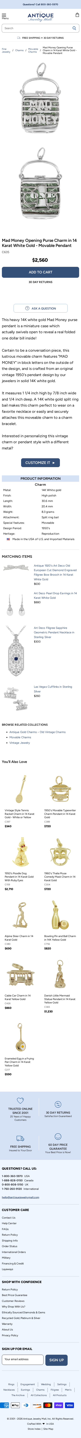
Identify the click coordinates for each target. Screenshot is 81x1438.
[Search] (74, 28)
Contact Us (8, 1217)
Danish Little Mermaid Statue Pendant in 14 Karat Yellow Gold (59, 999)
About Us (7, 1329)
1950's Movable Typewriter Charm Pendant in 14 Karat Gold (60, 814)
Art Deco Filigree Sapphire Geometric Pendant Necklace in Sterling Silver (54, 632)
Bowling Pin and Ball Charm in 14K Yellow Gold (60, 938)
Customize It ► (40, 463)
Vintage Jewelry (19, 742)
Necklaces (9, 1389)
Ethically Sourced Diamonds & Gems (23, 1312)
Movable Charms (20, 737)
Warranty (7, 1324)
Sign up (56, 1360)
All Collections (39, 1395)
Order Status (9, 1246)
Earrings (25, 1389)
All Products (59, 1395)
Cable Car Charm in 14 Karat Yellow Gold (18, 997)
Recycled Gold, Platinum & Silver (21, 1318)
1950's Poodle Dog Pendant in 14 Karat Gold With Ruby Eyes (19, 877)
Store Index (34, 1428)
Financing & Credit (13, 1263)
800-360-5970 (49, 4)
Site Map (48, 1428)
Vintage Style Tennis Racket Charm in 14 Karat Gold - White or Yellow (19, 814)
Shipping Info (10, 1240)
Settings (62, 1384)
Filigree (55, 1389)
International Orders (14, 1252)
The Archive (17, 1395)
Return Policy (10, 1234)
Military (6, 1257)
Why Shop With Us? (13, 1306)
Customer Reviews (13, 1301)
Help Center (9, 1223)
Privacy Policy (10, 1335)
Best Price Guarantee (14, 1295)
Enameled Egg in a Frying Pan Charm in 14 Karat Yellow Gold (19, 1062)
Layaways (7, 1269)
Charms (40, 1389)
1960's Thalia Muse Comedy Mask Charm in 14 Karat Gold (60, 877)
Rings (11, 1384)
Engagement (28, 1384)
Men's (68, 1389)
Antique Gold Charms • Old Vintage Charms (37, 732)
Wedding (46, 1384)
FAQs (5, 1229)
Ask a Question (42, 308)
